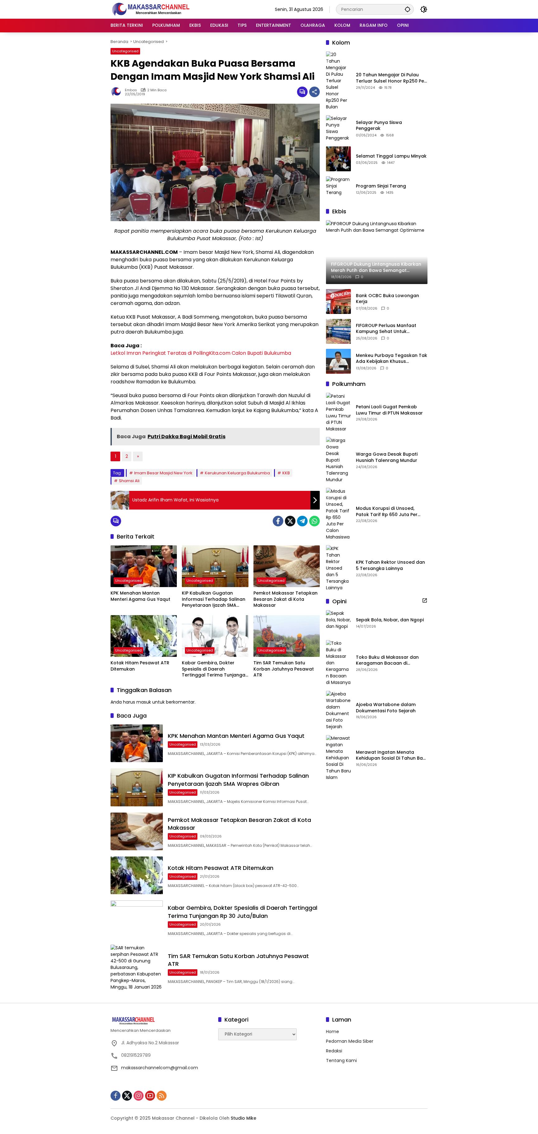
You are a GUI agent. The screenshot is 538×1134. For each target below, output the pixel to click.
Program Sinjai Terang (381, 186)
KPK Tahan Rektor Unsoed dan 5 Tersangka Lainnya (390, 565)
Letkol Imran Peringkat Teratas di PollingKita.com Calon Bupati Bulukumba (201, 353)
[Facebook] (278, 521)
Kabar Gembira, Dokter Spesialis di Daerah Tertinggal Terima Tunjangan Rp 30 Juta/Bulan (215, 669)
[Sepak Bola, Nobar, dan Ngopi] (338, 622)
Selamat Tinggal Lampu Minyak (391, 156)
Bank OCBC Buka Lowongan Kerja (387, 299)
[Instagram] (139, 1096)
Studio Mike (243, 1118)
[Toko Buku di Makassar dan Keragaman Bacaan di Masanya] (338, 663)
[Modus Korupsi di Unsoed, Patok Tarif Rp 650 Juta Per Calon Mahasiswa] (338, 514)
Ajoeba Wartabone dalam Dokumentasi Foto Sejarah (386, 708)
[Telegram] (302, 521)
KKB (286, 473)
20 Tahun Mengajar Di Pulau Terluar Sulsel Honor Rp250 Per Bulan (391, 78)
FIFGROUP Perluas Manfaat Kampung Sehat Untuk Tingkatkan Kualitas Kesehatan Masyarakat (391, 329)
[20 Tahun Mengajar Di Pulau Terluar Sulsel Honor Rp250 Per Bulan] (338, 80)
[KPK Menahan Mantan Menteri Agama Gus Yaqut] (144, 566)
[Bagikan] (314, 92)
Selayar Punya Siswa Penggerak (379, 126)
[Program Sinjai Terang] (338, 188)
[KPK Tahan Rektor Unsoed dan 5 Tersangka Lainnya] (338, 568)
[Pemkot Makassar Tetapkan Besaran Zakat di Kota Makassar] (286, 566)
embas (131, 90)
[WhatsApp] (314, 521)
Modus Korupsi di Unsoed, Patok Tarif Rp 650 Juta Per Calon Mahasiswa (387, 511)
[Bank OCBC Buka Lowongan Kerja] (338, 301)
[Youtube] (150, 1096)
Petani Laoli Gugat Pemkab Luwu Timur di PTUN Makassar (389, 410)
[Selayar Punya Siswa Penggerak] (338, 128)
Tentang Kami (341, 1060)
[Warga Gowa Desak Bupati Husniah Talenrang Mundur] (338, 460)
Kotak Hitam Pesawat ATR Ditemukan (140, 666)
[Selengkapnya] (424, 600)
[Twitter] (290, 521)
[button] (407, 9)
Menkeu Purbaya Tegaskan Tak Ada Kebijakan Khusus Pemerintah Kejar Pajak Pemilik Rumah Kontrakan (391, 359)
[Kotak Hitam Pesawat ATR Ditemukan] (144, 636)
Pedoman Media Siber (349, 1041)
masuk (143, 702)
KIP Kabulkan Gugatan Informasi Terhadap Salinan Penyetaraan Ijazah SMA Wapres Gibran (213, 599)
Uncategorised (125, 51)
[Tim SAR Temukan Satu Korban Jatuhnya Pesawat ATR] (286, 636)
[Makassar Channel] (151, 9)
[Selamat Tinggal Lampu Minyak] (338, 158)
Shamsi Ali (129, 481)
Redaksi (334, 1051)
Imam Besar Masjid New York (163, 473)
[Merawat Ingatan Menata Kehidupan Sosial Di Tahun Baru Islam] (338, 758)
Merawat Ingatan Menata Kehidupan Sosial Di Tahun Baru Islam (391, 755)
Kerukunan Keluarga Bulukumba (237, 473)
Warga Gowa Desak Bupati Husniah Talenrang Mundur (387, 457)
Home (332, 1031)
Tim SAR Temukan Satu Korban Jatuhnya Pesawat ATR (283, 669)
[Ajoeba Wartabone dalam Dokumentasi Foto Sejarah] (338, 710)
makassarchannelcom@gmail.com (159, 1068)
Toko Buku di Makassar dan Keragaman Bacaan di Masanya (387, 660)
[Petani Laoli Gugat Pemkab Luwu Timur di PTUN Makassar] (338, 412)
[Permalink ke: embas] (118, 91)
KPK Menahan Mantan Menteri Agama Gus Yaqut (140, 596)
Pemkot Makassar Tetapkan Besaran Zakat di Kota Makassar (285, 599)
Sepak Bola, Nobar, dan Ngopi (390, 620)
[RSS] (162, 1096)
